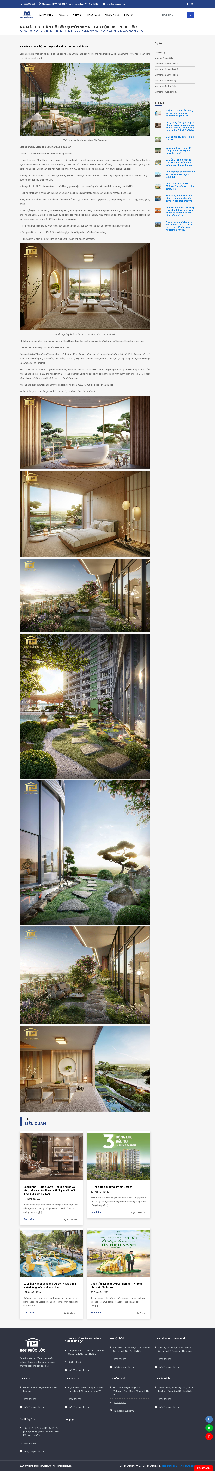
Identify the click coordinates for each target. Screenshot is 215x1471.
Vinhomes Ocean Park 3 (166, 75)
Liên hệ (128, 15)
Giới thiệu (45, 15)
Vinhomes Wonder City (166, 92)
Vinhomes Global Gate (165, 86)
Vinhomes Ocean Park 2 (166, 69)
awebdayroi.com (187, 1466)
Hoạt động (93, 15)
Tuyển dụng (112, 15)
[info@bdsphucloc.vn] (209, 1428)
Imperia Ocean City (164, 58)
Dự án (62, 15)
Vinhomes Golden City (165, 80)
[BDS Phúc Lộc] (208, 1419)
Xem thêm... (29, 1219)
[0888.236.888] (209, 1437)
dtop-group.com (169, 1466)
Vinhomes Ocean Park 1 (166, 63)
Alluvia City (160, 52)
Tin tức (77, 15)
